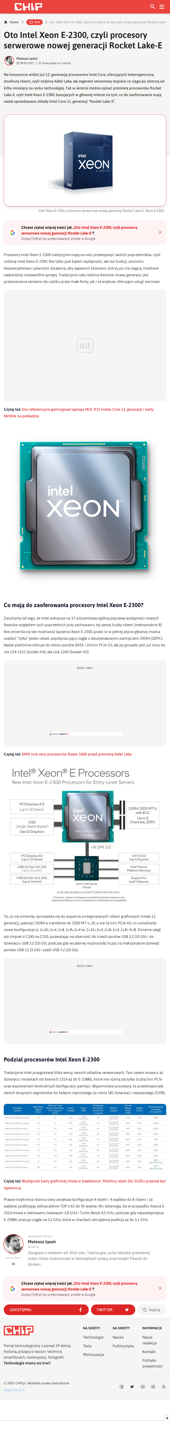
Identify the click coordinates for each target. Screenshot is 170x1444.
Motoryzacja (93, 1354)
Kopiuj (154, 1310)
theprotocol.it (14, 1390)
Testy (87, 1346)
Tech (37, 22)
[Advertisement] (85, 701)
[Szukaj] (153, 7)
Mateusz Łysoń (26, 58)
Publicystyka (123, 1346)
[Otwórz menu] (162, 6)
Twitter (104, 1310)
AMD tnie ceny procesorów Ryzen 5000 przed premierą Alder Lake (76, 754)
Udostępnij (20, 1310)
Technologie (93, 1337)
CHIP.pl (20, 1383)
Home (14, 22)
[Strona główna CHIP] (28, 7)
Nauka (118, 1337)
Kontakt (149, 1351)
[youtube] (13, 1264)
